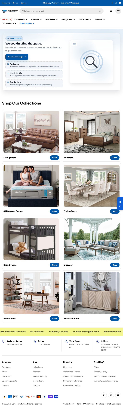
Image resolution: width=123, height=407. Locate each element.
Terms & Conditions (85, 404)
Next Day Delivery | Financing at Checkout (61, 3)
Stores (15, 3)
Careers (24, 3)
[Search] (100, 11)
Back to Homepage (15, 57)
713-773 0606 (44, 344)
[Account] (111, 11)
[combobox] (61, 11)
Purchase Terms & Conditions (108, 404)
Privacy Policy (68, 404)
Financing (6, 3)
